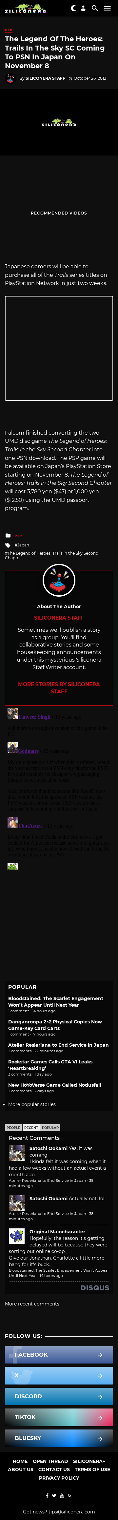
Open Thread (50, 1461)
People (13, 1128)
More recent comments (32, 1304)
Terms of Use (92, 1469)
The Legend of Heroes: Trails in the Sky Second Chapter (51, 555)
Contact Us (54, 1469)
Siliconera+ (89, 1461)
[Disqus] (59, 788)
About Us (20, 1469)
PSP (8, 30)
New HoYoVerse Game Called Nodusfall (54, 1085)
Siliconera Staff (45, 78)
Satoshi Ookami (49, 1148)
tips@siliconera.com (72, 1512)
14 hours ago (51, 1275)
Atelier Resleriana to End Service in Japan (58, 1045)
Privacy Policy (59, 1478)
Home (20, 1461)
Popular (50, 1128)
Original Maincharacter (57, 1232)
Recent (31, 1128)
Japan (23, 545)
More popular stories (32, 1104)
